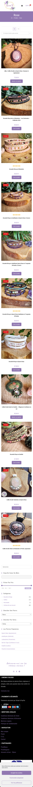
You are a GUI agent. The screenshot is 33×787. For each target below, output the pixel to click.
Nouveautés (6, 602)
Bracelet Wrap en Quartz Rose (16, 361)
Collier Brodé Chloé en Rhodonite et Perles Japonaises (17, 548)
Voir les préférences (16, 783)
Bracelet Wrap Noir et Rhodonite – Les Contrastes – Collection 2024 (16, 119)
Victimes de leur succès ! (10, 605)
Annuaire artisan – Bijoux (8, 752)
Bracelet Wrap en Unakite (16, 454)
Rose (21, 18)
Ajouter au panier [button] (16, 81)
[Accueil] (11, 18)
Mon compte (4, 731)
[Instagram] (13, 671)
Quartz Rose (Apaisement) (9, 633)
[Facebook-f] (16, 671)
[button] (22, 5)
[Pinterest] (19, 671)
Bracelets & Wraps (8, 597)
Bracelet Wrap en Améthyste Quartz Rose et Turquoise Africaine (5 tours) (16, 264)
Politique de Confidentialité (9, 724)
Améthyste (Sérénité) (7, 636)
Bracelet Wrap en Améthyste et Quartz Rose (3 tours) (16, 218)
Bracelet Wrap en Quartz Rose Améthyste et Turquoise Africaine (16, 315)
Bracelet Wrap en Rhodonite (16, 169)
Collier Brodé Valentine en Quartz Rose (16, 500)
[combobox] (16, 614)
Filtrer (28, 588)
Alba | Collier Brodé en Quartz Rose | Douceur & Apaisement (16, 72)
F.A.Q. (2, 736)
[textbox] (16, 614)
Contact (3, 739)
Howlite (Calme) (6, 646)
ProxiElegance (5, 750)
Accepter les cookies (16, 773)
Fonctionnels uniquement (16, 778)
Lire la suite (16, 128)
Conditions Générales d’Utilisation (11, 718)
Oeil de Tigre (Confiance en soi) (10, 642)
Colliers (5, 599)
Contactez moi (5, 691)
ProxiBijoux (4, 747)
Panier (3, 734)
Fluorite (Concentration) (8, 649)
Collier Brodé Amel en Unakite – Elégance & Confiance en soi (16, 408)
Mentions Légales (6, 721)
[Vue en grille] (14, 29)
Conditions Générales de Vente (10, 716)
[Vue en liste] (18, 29)
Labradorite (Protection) (8, 639)
